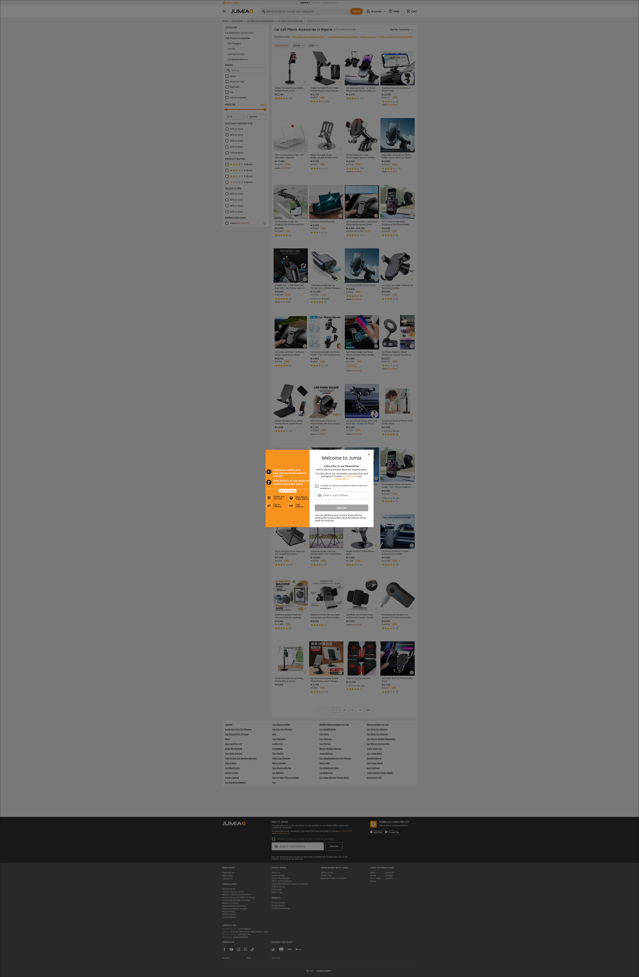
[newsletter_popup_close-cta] (369, 454)
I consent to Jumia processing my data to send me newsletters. (343, 486)
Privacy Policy (350, 476)
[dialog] (319, 488)
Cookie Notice (341, 479)
